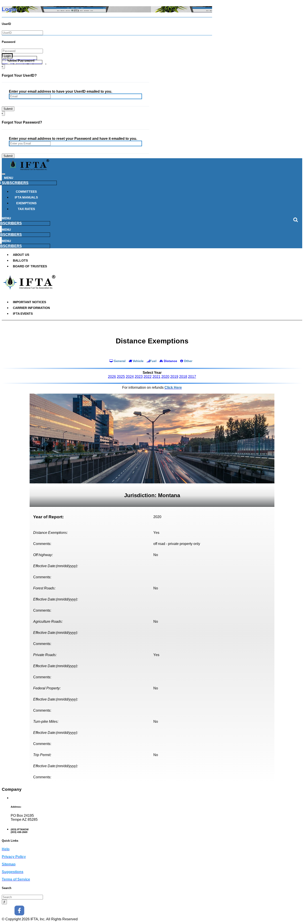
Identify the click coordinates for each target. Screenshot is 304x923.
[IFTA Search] (4, 901)
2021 (156, 376)
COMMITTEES (26, 191)
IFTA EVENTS (23, 313)
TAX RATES (26, 209)
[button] (19, 58)
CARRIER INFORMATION (31, 308)
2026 (112, 376)
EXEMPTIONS (26, 203)
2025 (121, 376)
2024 (130, 376)
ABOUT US (21, 254)
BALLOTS (20, 260)
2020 (165, 376)
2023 (139, 376)
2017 (192, 376)
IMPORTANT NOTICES (29, 302)
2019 (174, 376)
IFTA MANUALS (26, 197)
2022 (148, 376)
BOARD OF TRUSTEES (30, 266)
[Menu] (3, 174)
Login (7, 56)
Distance (170, 361)
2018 (183, 376)
